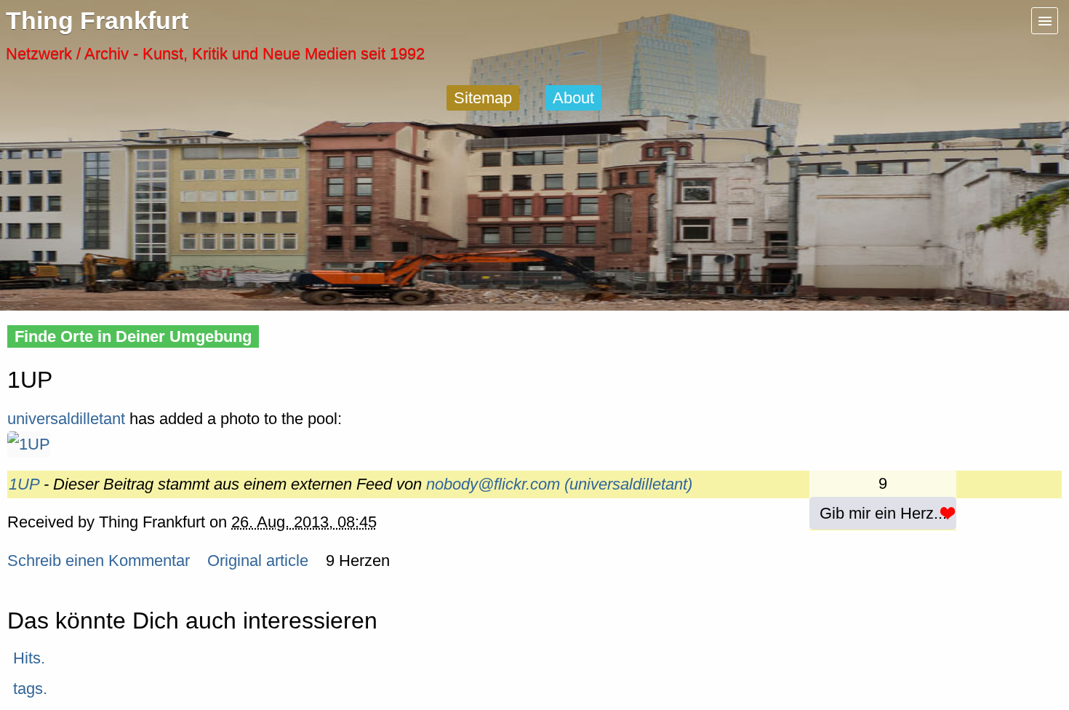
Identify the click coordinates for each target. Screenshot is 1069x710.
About (573, 98)
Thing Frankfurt (97, 20)
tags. (30, 688)
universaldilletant (66, 419)
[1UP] (28, 444)
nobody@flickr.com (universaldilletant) (559, 484)
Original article (257, 560)
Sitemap (483, 98)
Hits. (29, 658)
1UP (24, 484)
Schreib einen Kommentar (98, 560)
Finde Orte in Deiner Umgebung (133, 336)
